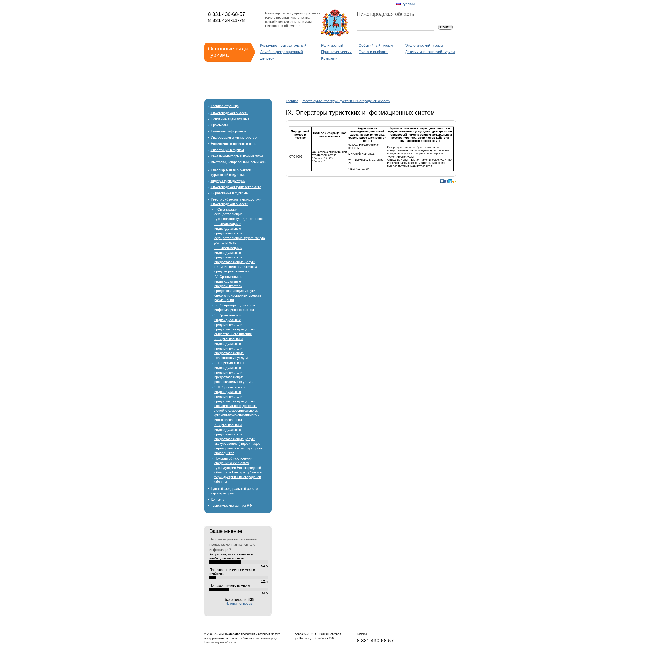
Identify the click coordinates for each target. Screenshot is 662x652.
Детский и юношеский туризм (430, 52)
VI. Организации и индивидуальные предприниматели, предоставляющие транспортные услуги (231, 348)
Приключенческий (336, 52)
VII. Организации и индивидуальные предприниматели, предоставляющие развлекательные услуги (233, 372)
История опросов (238, 603)
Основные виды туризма (230, 119)
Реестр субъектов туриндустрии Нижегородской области (346, 101)
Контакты (218, 499)
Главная (292, 101)
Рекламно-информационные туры (237, 156)
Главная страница (225, 106)
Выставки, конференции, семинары (238, 162)
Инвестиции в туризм (227, 150)
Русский (408, 4)
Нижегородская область (229, 113)
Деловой (267, 58)
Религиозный (332, 45)
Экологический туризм (424, 45)
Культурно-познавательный (283, 45)
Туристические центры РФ (231, 505)
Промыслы (219, 125)
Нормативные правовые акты (233, 144)
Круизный (329, 58)
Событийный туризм (376, 45)
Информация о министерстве (234, 137)
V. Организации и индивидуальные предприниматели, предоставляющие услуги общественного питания (234, 324)
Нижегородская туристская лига (236, 187)
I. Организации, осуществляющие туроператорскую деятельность (239, 214)
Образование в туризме (229, 193)
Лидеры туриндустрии (228, 181)
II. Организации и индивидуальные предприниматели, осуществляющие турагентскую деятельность (239, 233)
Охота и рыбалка (373, 52)
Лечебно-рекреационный (281, 52)
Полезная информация (228, 131)
